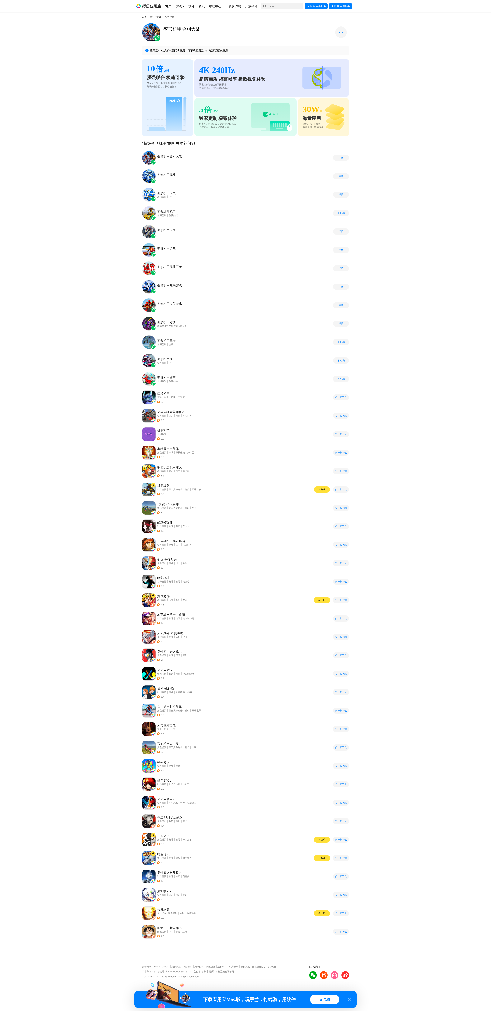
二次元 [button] (181, 397)
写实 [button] (194, 507)
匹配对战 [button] (196, 489)
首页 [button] (144, 16)
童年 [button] (185, 655)
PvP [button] (171, 931)
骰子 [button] (166, 728)
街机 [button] (178, 636)
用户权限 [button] (233, 966)
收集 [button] (171, 821)
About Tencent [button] (161, 966)
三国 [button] (178, 544)
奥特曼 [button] (190, 452)
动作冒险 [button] (161, 415)
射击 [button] (166, 397)
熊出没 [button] (186, 471)
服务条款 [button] (176, 966)
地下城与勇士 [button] (189, 618)
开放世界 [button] (187, 415)
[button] (148, 6)
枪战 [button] (187, 489)
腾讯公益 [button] (210, 966)
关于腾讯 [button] (146, 966)
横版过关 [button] (187, 544)
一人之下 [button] (187, 839)
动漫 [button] (185, 636)
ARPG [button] (172, 784)
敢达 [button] (185, 563)
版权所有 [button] (222, 966)
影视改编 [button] (180, 452)
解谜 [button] (171, 673)
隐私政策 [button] (245, 966)
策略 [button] (159, 397)
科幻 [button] (187, 507)
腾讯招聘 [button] (199, 966)
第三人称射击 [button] (176, 489)
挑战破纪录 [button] (188, 673)
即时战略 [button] (173, 802)
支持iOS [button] (161, 913)
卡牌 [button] (171, 452)
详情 (341, 157)
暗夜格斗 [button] (187, 581)
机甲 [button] (173, 397)
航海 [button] (184, 931)
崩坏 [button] (185, 894)
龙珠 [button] (185, 599)
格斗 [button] (171, 526)
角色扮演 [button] (161, 452)
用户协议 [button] (272, 966)
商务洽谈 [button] (187, 966)
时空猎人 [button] (187, 857)
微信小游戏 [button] (155, 16)
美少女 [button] (186, 526)
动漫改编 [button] (180, 692)
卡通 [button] (173, 728)
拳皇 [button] (186, 784)
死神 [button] (189, 692)
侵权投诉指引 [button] (259, 966)
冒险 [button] (178, 415)
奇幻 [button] (178, 599)
